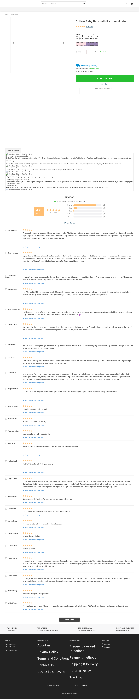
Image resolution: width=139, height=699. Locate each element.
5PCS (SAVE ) (81, 45)
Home (7, 14)
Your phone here (10, 644)
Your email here (10, 647)
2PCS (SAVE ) (81, 43)
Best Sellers (14, 14)
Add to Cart (104, 78)
